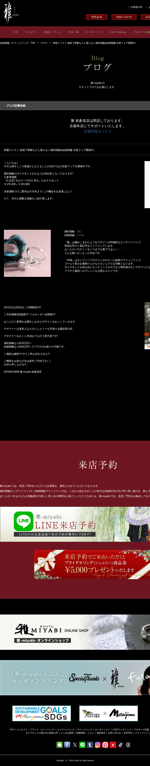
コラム (91, 733)
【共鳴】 (80, 235)
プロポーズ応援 (141, 729)
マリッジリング (84, 729)
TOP (15, 32)
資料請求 (101, 733)
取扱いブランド (53, 32)
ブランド (34, 729)
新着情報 (80, 733)
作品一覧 (74, 32)
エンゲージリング (65, 729)
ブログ (43, 43)
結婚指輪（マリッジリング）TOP (17, 43)
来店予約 (128, 733)
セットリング (48, 729)
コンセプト (31, 32)
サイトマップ (141, 733)
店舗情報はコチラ (98, 131)
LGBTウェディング (122, 729)
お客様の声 (136, 7)
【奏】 (79, 231)
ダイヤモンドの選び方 (36, 733)
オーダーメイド (94, 32)
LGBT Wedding (118, 32)
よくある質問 (67, 733)
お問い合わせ (114, 733)
